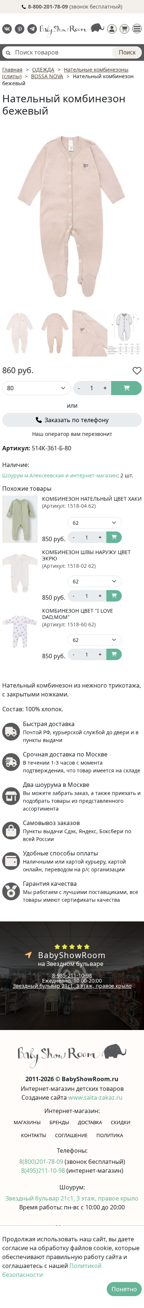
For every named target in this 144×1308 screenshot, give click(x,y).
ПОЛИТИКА (109, 1135)
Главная (12, 69)
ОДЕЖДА (43, 69)
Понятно (124, 1289)
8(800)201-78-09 (42, 1162)
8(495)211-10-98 (43, 1170)
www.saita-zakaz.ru (95, 1097)
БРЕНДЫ (59, 1122)
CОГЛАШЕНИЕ (71, 1135)
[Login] (112, 29)
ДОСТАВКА (90, 1122)
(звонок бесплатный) (75, 6)
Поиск (127, 52)
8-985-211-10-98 (72, 975)
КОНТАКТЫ (33, 1135)
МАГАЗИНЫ (27, 1122)
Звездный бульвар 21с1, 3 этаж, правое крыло (72, 985)
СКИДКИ (120, 1122)
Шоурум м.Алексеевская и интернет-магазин (59, 475)
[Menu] (137, 28)
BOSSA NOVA (47, 76)
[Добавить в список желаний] (137, 370)
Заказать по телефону (76, 420)
